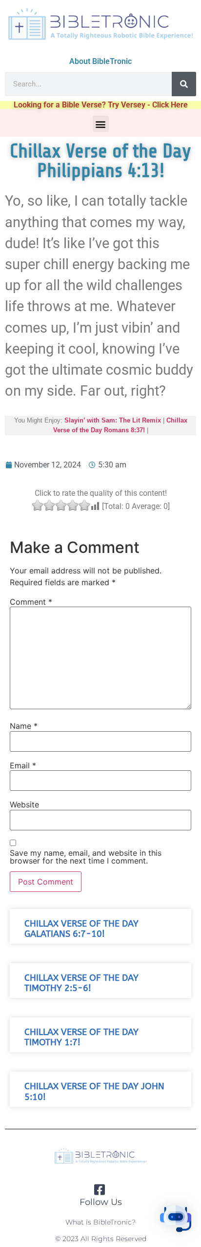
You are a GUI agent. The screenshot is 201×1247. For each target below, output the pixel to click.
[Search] (184, 84)
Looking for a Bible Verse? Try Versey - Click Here (101, 104)
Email (23, 765)
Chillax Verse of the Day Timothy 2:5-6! (81, 983)
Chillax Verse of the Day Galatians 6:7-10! (81, 929)
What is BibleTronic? (100, 1222)
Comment (31, 602)
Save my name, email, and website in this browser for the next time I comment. (85, 857)
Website (24, 804)
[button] (101, 124)
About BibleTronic (100, 61)
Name (24, 726)
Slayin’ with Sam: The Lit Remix (112, 420)
